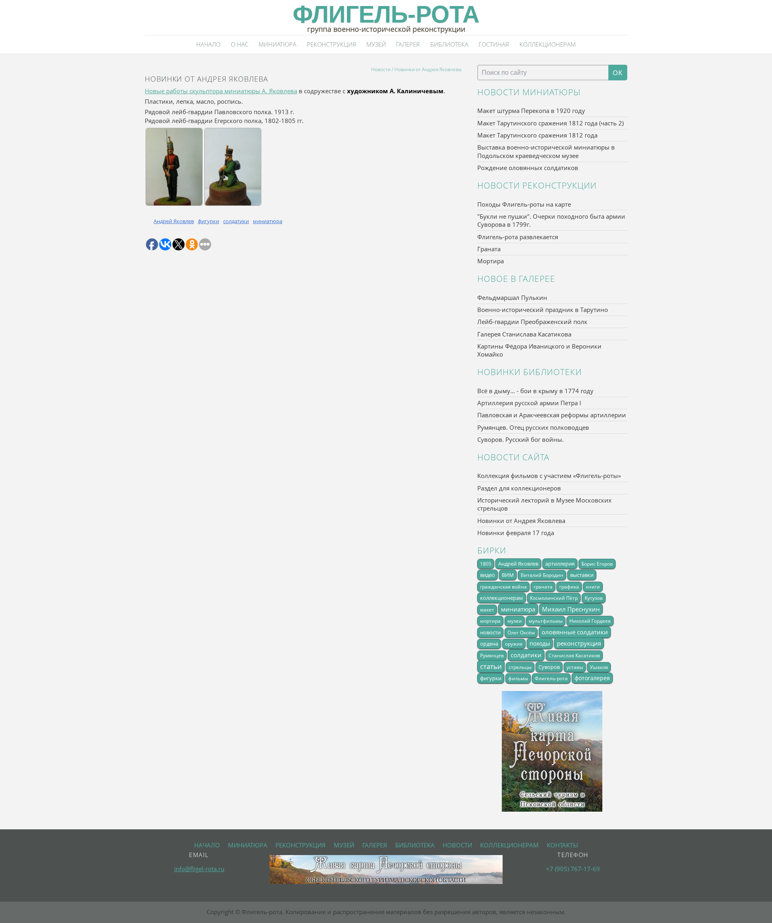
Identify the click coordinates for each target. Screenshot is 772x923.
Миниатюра (277, 44)
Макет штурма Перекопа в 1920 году (531, 111)
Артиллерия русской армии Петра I (529, 403)
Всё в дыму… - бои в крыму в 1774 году (535, 391)
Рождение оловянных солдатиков (527, 168)
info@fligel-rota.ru (199, 869)
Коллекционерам (547, 44)
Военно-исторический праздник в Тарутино (542, 310)
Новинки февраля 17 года (515, 533)
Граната (489, 249)
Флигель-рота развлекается (517, 237)
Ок (617, 72)
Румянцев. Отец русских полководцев (533, 427)
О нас (239, 44)
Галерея (408, 44)
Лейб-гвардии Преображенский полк (532, 322)
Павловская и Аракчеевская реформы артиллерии (551, 415)
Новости (380, 69)
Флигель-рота (386, 14)
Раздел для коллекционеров (519, 488)
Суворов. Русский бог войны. (520, 439)
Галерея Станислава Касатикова (524, 334)
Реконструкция (331, 44)
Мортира (490, 261)
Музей (376, 44)
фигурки (208, 221)
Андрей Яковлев (174, 221)
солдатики (236, 221)
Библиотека (449, 44)
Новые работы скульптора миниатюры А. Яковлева (221, 91)
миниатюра (267, 221)
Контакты (562, 845)
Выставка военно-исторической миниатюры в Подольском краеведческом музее (546, 151)
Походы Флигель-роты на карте (524, 204)
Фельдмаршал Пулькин (512, 297)
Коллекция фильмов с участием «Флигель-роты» (549, 476)
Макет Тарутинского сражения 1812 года (537, 135)
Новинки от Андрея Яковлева (521, 521)
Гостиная (493, 44)
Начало (208, 44)
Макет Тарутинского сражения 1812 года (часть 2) (550, 123)
